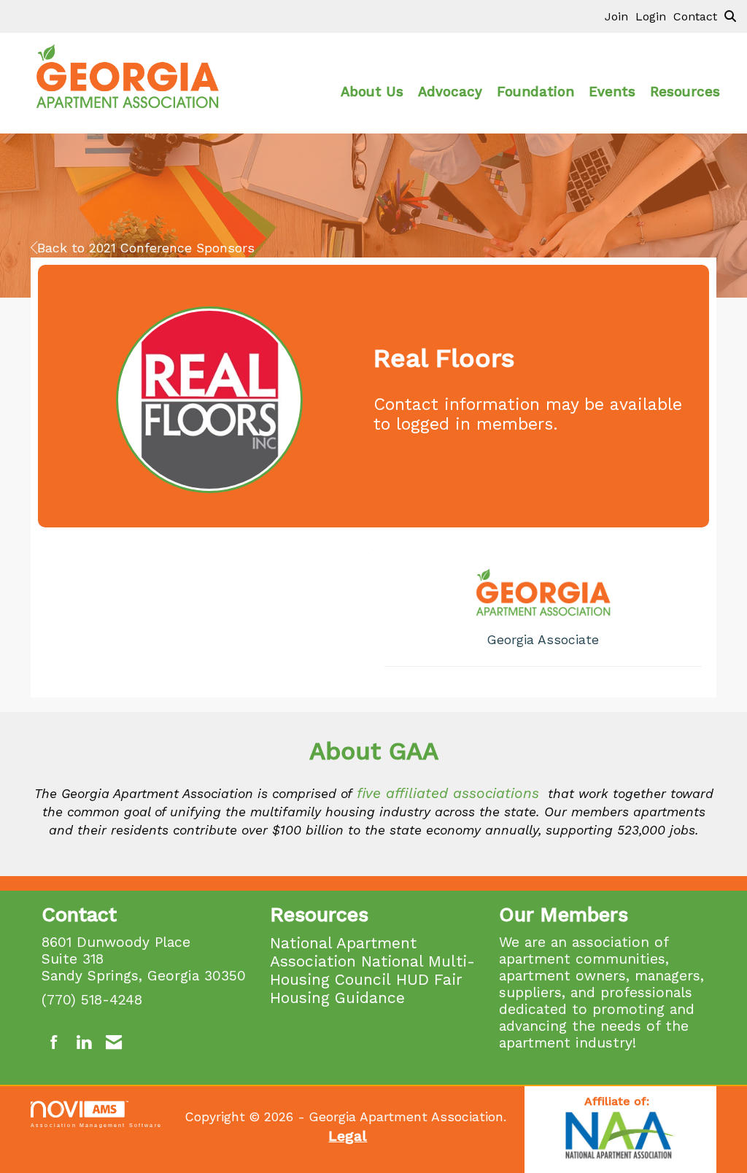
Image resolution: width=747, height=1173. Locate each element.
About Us (372, 92)
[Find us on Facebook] (54, 1043)
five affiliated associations (448, 793)
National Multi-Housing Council (372, 970)
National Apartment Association (343, 952)
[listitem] (620, 16)
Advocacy (450, 92)
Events (612, 92)
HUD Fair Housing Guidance (366, 988)
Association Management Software (96, 1125)
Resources (685, 92)
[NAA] (620, 1136)
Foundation (535, 92)
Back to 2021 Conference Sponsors (146, 248)
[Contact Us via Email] (114, 1043)
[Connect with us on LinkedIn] (83, 1043)
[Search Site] (730, 16)
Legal (347, 1136)
